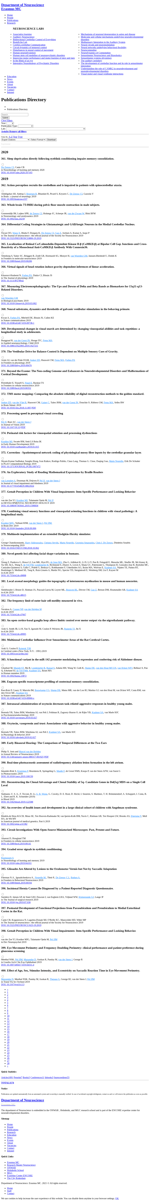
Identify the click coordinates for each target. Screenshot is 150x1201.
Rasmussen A (7, 858)
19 (8, 1039)
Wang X (16, 233)
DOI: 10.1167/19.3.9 (11, 427)
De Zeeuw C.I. (63, 877)
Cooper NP (18, 609)
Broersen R (31, 194)
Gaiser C (45, 402)
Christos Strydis (51, 542)
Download (51, 140)
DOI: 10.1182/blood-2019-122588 (17, 802)
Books (26, 1077)
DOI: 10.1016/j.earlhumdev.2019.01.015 (20, 447)
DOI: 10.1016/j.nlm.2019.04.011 (16, 863)
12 (8, 1021)
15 (8, 1029)
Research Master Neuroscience (21, 1165)
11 (8, 1018)
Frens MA (47, 340)
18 (8, 1037)
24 (8, 1053)
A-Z (11, 137)
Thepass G (55, 979)
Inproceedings (61, 1077)
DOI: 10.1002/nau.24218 (13, 218)
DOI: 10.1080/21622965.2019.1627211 (19, 346)
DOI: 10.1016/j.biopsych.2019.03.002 (19, 303)
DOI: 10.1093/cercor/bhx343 (14, 653)
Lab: (3, 128)
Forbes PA (27, 275)
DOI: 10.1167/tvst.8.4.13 (12, 984)
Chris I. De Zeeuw (104, 542)
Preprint (18, 1077)
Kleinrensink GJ (86, 897)
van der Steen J (24, 422)
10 (8, 1016)
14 (8, 1026)
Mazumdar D (30, 959)
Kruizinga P (22, 771)
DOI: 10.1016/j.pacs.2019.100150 (17, 776)
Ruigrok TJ (69, 629)
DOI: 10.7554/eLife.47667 (13, 614)
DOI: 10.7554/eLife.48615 (13, 595)
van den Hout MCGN (106, 668)
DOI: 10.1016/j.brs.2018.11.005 (16, 408)
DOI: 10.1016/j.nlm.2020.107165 (16, 172)
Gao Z (58, 233)
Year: (3, 123)
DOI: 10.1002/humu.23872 (14, 676)
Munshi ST (19, 668)
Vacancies (11, 1145)
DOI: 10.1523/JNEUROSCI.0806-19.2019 (21, 238)
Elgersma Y (136, 816)
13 (8, 1024)
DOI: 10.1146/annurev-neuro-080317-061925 (22, 757)
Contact (10, 1148)
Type (20, 137)
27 (8, 1060)
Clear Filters (6, 120)
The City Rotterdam (16, 1178)
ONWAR (11, 1167)
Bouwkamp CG (42, 690)
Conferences (37, 1077)
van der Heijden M (33, 609)
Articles (7, 1077)
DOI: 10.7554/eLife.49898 (13, 575)
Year (15, 137)
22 (8, 1047)
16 (8, 1031)
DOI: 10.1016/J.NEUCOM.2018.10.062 (20, 548)
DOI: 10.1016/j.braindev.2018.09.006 (18, 528)
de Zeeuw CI (36, 213)
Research (11, 1132)
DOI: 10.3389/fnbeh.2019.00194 (16, 883)
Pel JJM (53, 939)
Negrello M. (40, 877)
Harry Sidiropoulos (34, 542)
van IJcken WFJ (124, 668)
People (10, 1127)
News (9, 1137)
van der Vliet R (19, 402)
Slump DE (90, 668)
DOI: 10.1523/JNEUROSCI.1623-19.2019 (21, 925)
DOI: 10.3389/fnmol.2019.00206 (16, 261)
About (10, 1143)
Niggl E (28, 383)
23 (8, 1050)
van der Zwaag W (76, 213)
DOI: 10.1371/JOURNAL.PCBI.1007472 (20, 466)
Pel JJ (3, 422)
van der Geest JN (22, 340)
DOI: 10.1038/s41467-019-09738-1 (17, 323)
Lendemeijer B (41, 565)
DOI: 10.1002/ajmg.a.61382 (14, 824)
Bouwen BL (72, 590)
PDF (33, 408)
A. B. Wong (41, 794)
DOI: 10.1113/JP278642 (12, 280)
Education (11, 1135)
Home (10, 1124)
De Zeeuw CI (7, 167)
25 (8, 1055)
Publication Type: (9, 126)
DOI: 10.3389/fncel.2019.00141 (16, 843)
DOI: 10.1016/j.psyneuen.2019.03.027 (19, 717)
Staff (9, 1191)
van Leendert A (8, 480)
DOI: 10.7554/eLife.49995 (13, 634)
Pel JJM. (48, 523)
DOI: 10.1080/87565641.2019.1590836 (19, 505)
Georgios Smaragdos (84, 542)
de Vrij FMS (22, 670)
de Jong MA (56, 562)
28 (8, 1063)
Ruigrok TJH (25, 648)
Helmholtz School (15, 1170)
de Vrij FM (28, 565)
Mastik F (61, 771)
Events (10, 1140)
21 (8, 1045)
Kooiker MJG (7, 523)
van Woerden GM (79, 256)
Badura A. (75, 877)
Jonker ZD (35, 360)
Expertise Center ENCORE (20, 1175)
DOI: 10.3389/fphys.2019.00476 (16, 365)
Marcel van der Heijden (30, 751)
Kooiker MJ (6, 441)
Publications (12, 1129)
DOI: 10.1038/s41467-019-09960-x (17, 698)
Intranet (10, 1151)
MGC (9, 1173)
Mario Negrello (116, 461)
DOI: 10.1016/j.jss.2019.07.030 (16, 902)
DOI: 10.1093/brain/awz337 (14, 199)
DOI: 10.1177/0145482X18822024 (17, 486)
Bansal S (50, 668)
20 (8, 1042)
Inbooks (49, 1077)
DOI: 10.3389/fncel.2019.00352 (16, 388)
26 (8, 1058)
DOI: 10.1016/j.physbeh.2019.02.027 (18, 737)
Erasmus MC (13, 1162)
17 (8, 1034)
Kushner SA (110, 567)
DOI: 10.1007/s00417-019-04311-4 (17, 965)
